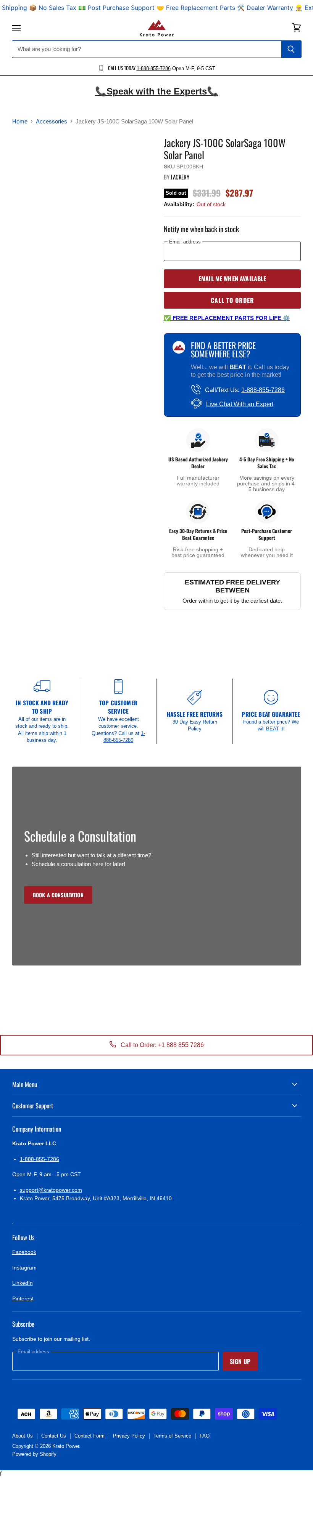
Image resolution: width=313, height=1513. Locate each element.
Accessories (51, 121)
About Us (22, 1436)
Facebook (24, 1252)
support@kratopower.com (51, 1190)
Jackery (180, 177)
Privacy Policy (129, 1436)
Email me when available (232, 278)
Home (19, 121)
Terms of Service (172, 1436)
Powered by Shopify (34, 1454)
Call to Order (232, 300)
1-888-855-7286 (154, 68)
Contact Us (53, 1436)
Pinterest (23, 1298)
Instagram (24, 1268)
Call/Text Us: (245, 390)
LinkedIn (22, 1283)
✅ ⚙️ (227, 318)
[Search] (291, 49)
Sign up (240, 1361)
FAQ (205, 1436)
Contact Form (89, 1436)
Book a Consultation (58, 895)
